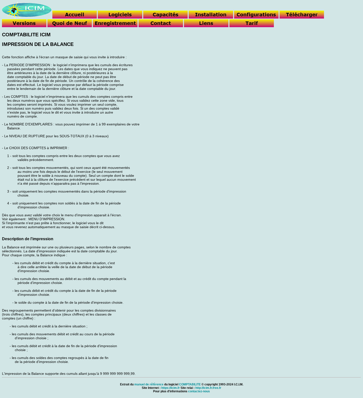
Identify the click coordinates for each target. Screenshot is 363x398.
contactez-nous (199, 391)
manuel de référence (148, 384)
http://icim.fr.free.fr (208, 388)
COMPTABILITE (190, 384)
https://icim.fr (170, 388)
